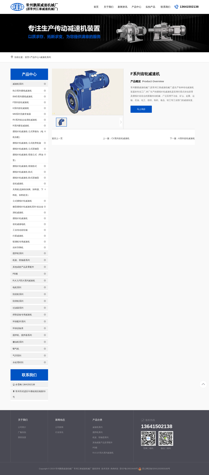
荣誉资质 (22, 437)
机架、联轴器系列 (100, 437)
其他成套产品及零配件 (102, 442)
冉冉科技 (114, 468)
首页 (27, 57)
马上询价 (141, 109)
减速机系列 (45, 57)
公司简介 (22, 427)
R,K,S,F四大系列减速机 (103, 453)
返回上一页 (57, 138)
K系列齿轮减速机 (186, 138)
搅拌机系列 (98, 432)
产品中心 (34, 57)
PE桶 (95, 447)
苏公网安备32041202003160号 (155, 468)
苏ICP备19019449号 (129, 468)
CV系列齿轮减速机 (120, 138)
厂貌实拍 (22, 432)
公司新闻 (59, 427)
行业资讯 (59, 432)
